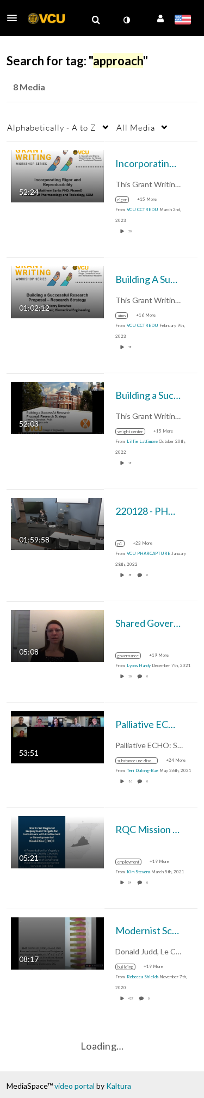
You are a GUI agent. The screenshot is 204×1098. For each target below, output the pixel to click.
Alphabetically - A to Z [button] (51, 127)
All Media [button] (135, 127)
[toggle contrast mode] (126, 20)
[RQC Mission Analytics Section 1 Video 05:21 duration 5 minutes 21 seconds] (57, 841)
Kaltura (118, 1085)
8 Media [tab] (29, 87)
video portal (74, 1085)
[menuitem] (95, 20)
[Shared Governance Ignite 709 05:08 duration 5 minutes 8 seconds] (57, 634)
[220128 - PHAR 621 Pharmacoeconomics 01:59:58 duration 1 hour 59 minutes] (57, 522)
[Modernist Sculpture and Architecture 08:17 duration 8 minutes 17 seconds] (57, 942)
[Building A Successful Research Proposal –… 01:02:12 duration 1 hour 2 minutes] (57, 290)
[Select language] (182, 20)
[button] (15, 18)
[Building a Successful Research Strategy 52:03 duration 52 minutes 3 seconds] (57, 406)
